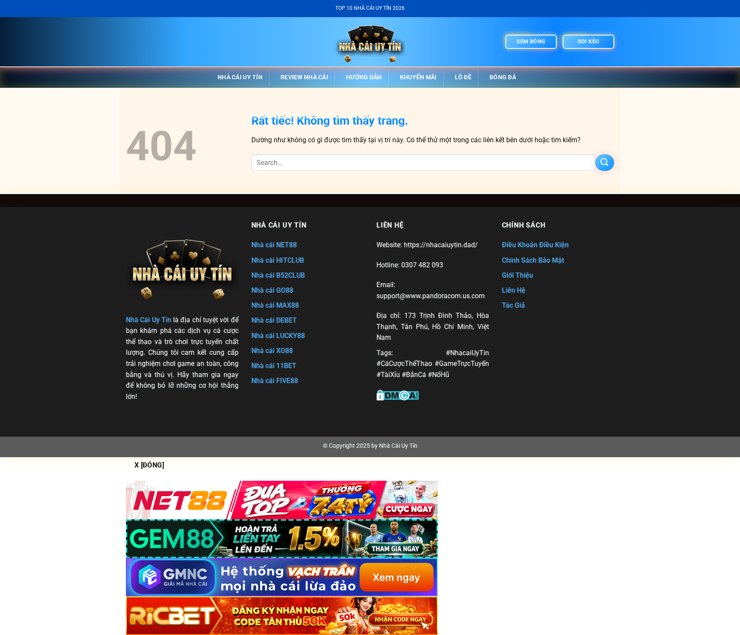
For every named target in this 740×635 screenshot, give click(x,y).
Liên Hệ (513, 290)
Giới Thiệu (517, 275)
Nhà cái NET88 (274, 245)
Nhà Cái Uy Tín (240, 77)
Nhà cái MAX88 (275, 305)
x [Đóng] (149, 465)
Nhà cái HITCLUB (277, 260)
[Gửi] (604, 162)
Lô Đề (463, 77)
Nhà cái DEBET (274, 320)
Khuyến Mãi (418, 77)
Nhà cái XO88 (272, 351)
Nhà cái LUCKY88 (278, 336)
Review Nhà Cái (304, 77)
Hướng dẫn (364, 77)
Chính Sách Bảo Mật (533, 260)
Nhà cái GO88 (272, 290)
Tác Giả (513, 305)
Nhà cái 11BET (273, 366)
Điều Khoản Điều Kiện (535, 245)
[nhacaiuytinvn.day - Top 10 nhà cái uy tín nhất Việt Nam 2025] (370, 41)
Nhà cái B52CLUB (278, 275)
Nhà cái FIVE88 (274, 381)
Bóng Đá (502, 77)
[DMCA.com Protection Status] (397, 394)
